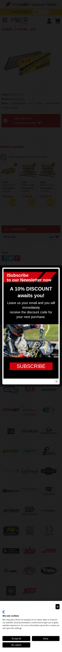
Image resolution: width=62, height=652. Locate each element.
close (56, 381)
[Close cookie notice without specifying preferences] (58, 606)
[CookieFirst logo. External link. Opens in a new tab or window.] (3, 612)
